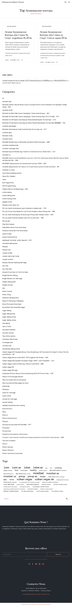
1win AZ (16, 467)
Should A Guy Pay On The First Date (15, 272)
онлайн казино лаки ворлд (10, 486)
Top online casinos (8, 336)
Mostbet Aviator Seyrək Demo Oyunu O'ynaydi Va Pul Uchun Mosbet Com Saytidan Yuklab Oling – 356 (34, 106)
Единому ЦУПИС (60, 55)
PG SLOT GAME (18, 81)
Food (16, 470)
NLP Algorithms (8, 183)
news (4, 179)
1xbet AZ (38, 467)
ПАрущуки (6, 428)
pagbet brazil (7, 202)
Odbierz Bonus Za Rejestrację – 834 (15, 189)
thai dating (6, 323)
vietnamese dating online (11, 349)
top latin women (8, 333)
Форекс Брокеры (7, 447)
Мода (4, 412)
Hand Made (24, 470)
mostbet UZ (9, 476)
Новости (5, 415)
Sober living (6, 294)
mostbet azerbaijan (9, 126)
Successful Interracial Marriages (13, 307)
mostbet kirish (7, 139)
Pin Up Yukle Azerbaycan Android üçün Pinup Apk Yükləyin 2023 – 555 (27, 215)
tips (5, 479)
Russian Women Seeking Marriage (14, 263)
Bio (51, 468)
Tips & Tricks (6, 326)
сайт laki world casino (27, 491)
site (3, 288)
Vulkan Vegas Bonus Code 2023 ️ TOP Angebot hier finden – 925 (25, 357)
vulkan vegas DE (8, 367)
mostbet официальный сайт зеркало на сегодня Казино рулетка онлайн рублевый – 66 (30, 167)
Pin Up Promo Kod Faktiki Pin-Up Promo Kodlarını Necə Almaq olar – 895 (28, 211)
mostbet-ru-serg (8, 170)
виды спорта (8, 55)
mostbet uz (6, 155)
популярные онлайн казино (41, 486)
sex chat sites (7, 269)
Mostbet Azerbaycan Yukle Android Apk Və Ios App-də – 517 (24, 129)
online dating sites (8, 195)
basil (46, 468)
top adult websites (8, 330)
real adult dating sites (9, 243)
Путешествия (6, 431)
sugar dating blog (8, 314)
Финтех (4, 444)
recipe (42, 476)
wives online (6, 396)
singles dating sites (9, 282)
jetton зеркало (43, 470)
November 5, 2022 (14, 60)
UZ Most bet (6, 346)
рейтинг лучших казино (46, 489)
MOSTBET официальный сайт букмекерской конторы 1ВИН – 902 (24, 163)
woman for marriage (9, 399)
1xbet (27, 467)
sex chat (5, 266)
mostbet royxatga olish (10, 148)
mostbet (38, 473)
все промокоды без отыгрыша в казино (29, 482)
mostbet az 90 (7, 110)
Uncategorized (11, 26)
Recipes (5, 247)
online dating (7, 192)
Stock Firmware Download (11, 304)
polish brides (7, 234)
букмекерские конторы (11, 53)
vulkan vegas (24, 479)
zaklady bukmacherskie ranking (13, 405)
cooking (58, 468)
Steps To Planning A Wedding (12, 301)
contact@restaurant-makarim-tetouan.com (36, 594)
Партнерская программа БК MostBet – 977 (16, 425)
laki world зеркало (8, 474)
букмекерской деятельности (48, 55)
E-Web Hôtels (47, 604)
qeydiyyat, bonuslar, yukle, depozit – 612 (17, 240)
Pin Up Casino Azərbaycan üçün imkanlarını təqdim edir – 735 (24, 208)
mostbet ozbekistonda (10, 145)
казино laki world (8, 484)
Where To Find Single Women (12, 377)
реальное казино (33, 489)
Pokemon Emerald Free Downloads (15, 231)
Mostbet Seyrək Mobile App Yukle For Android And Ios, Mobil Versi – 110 (28, 152)
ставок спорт (44, 57)
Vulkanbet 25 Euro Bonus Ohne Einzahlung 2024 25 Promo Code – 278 (27, 373)
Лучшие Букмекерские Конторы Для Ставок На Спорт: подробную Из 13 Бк (18, 35)
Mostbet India (7, 136)
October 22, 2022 (49, 62)
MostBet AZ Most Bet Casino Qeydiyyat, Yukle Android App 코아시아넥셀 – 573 (30, 116)
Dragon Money (7, 470)
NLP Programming (9, 186)
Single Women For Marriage (12, 279)
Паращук (5, 421)
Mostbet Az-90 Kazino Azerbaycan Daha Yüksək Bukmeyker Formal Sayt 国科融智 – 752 (33, 123)
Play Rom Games (8, 224)
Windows (5, 389)
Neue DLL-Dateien (8, 176)
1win (6, 467)
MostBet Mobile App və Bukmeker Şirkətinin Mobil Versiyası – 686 (26, 142)
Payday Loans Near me (10, 205)
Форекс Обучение (8, 450)
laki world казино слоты (23, 474)
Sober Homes (7, 291)
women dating (7, 402)
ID (3, 98)
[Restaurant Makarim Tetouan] (13, 2)
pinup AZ (32, 476)
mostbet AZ (52, 473)
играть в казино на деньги (50, 482)
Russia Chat (6, 250)
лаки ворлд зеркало (33, 484)
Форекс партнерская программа (12, 453)
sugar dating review (9, 320)
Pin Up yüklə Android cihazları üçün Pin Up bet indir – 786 (23, 218)
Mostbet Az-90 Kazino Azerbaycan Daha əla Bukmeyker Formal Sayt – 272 (29, 120)
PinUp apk (6, 221)
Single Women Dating (10, 275)
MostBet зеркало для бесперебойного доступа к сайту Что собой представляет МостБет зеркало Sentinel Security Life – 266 (35, 159)
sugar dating (6, 310)
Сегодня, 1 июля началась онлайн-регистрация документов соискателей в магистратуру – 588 (33, 437)
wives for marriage (8, 393)
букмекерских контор (24, 53)
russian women (7, 259)
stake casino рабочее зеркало (56, 477)
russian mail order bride (10, 256)
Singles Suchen (7, 285)
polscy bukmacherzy (9, 237)
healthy (33, 470)
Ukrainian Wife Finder (10, 339)
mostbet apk (6, 101)
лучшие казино (46, 484)
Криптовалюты (7, 409)
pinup (22, 476)
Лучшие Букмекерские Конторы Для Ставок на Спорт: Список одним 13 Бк (53, 35)
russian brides (7, 253)
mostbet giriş (7, 132)
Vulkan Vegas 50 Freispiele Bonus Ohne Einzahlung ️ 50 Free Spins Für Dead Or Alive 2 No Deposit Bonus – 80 (35, 353)
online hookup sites (9, 199)
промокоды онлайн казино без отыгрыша (14, 489)
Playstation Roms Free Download (14, 227)
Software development (10, 298)
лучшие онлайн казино (60, 484)
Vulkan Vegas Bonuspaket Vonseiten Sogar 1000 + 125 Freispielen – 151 (28, 361)
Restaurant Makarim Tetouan (33, 604)
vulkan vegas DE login (10, 370)
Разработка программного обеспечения (14, 434)
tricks (11, 479)
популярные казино (25, 486)
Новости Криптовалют (9, 418)
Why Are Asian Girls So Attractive (14, 380)
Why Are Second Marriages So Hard (15, 383)
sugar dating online (9, 317)
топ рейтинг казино (57, 491)
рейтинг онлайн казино (11, 491)
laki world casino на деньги (58, 470)
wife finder (6, 386)
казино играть (20, 484)
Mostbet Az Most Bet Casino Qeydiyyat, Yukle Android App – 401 (25, 113)
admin (7, 60)
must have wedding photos (12, 173)
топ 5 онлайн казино (42, 491)
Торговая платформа (8, 441)
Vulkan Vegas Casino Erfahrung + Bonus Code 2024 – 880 (23, 364)
